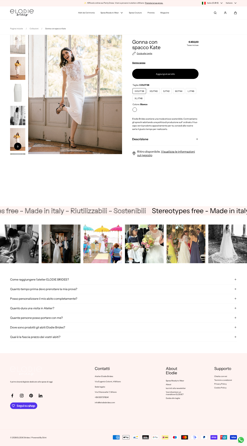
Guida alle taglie (173, 398)
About (168, 384)
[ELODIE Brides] (22, 12)
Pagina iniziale (16, 28)
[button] (235, 12)
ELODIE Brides (23, 437)
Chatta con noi (220, 376)
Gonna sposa (138, 62)
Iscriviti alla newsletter (176, 388)
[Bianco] (135, 110)
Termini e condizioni (223, 380)
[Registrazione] (225, 12)
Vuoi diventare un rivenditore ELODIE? (175, 393)
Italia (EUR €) (213, 3)
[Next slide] (17, 146)
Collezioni (34, 28)
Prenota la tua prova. (154, 3)
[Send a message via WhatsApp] (241, 440)
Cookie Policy (220, 388)
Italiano (229, 3)
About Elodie (171, 371)
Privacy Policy (220, 384)
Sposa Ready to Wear (175, 381)
